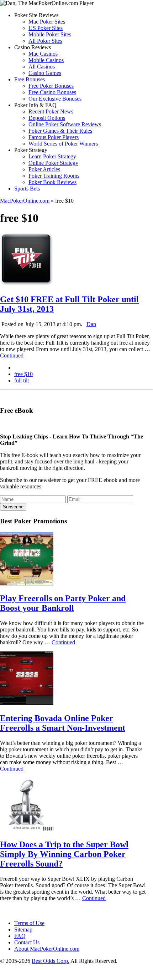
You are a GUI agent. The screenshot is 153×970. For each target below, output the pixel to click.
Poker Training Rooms (53, 176)
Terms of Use (29, 923)
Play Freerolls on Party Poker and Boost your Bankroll (63, 603)
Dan (91, 324)
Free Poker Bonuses (51, 86)
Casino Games (44, 73)
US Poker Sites (45, 28)
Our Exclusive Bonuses (54, 99)
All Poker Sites (45, 41)
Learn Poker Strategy (52, 156)
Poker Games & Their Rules (60, 131)
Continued (11, 355)
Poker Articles (44, 169)
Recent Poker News (50, 111)
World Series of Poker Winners (63, 144)
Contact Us (26, 942)
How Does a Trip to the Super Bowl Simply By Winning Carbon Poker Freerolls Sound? (64, 854)
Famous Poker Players (53, 137)
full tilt (21, 380)
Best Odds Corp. (50, 961)
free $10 (23, 374)
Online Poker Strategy (53, 163)
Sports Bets (27, 189)
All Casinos (41, 67)
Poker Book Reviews (52, 182)
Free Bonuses (29, 79)
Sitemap (23, 929)
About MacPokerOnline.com (46, 949)
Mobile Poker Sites (49, 34)
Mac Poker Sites (46, 22)
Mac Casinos (43, 54)
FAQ (20, 936)
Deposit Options (46, 118)
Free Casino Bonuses (52, 92)
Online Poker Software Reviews (64, 124)
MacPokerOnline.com (24, 201)
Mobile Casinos (46, 60)
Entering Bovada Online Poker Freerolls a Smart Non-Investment (62, 722)
